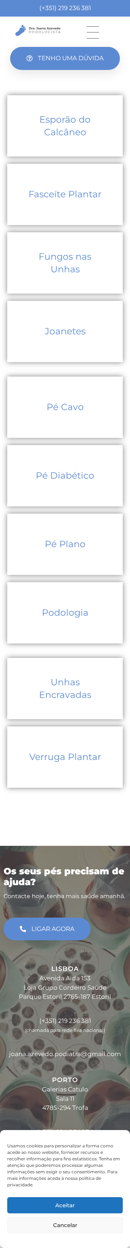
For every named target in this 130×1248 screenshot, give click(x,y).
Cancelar (65, 1225)
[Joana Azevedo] (37, 30)
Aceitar (65, 1205)
